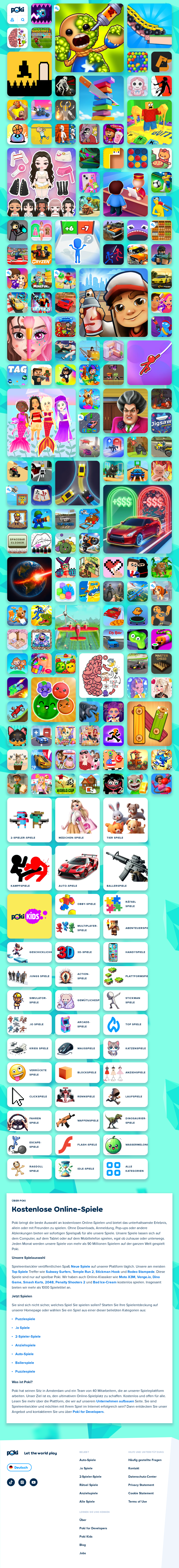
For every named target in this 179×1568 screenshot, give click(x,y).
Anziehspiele (25, 1345)
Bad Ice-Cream (105, 1282)
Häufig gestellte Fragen (145, 1460)
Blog (82, 1545)
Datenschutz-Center (142, 1476)
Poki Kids (86, 1536)
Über (82, 1520)
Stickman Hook (108, 1272)
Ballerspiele (24, 1363)
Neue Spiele (80, 1266)
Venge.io (144, 1277)
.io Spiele (22, 1328)
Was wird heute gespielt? (22, 20)
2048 (49, 1282)
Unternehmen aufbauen (115, 1401)
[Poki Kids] (29, 916)
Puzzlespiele (25, 1319)
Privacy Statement (141, 1485)
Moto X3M (127, 1277)
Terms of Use (137, 1501)
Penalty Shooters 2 (70, 1282)
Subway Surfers (58, 1272)
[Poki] (17, 10)
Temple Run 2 (83, 1272)
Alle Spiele (87, 1501)
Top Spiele (20, 1272)
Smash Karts (33, 1282)
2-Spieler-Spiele (28, 1336)
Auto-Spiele (24, 1354)
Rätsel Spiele (88, 1485)
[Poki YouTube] (34, 1482)
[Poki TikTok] (11, 1482)
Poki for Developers (88, 1412)
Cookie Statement (141, 1493)
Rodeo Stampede (141, 1272)
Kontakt (133, 1468)
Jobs (82, 1553)
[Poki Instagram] (22, 1482)
